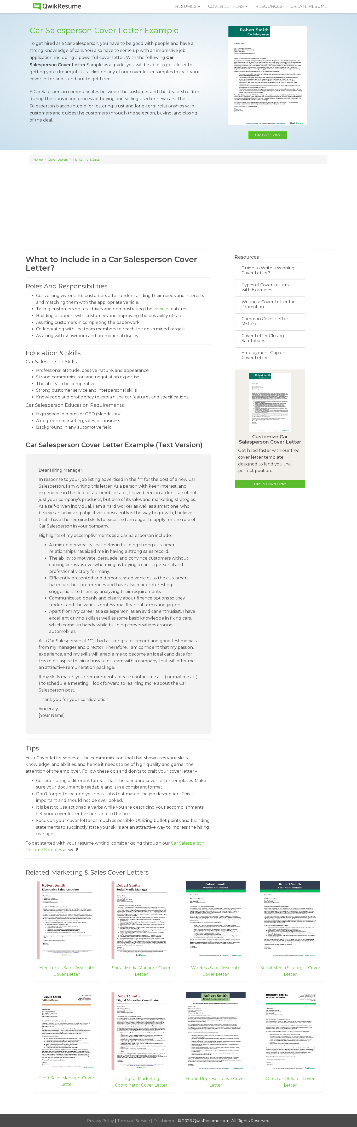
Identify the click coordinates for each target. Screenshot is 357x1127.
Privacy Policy (101, 1120)
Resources (269, 6)
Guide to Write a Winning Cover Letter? (268, 270)
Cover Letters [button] (226, 6)
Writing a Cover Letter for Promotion (268, 304)
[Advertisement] (178, 201)
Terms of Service (134, 1120)
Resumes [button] (186, 6)
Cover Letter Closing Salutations (262, 338)
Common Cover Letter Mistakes (264, 321)
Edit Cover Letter (267, 135)
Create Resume (308, 6)
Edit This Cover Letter (270, 484)
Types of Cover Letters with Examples (265, 287)
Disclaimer (164, 1120)
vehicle (160, 308)
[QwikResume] (57, 6)
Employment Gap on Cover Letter (263, 355)
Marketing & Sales (86, 159)
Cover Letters (58, 159)
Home (38, 159)
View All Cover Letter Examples (178, 1103)
